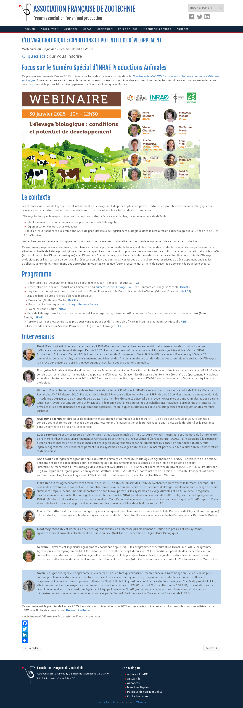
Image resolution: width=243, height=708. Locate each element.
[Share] (121, 640)
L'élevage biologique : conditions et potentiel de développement (92, 40)
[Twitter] (121, 629)
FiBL (183, 321)
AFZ (135, 282)
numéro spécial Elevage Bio (113, 287)
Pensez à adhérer (78, 610)
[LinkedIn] (121, 635)
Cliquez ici (34, 56)
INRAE (184, 287)
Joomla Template (106, 702)
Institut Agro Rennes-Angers (79, 304)
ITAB (120, 326)
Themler (141, 702)
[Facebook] (121, 623)
